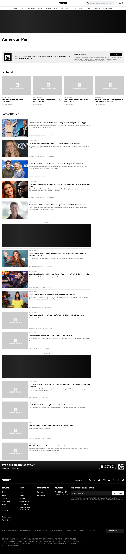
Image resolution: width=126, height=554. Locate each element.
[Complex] (63, 3)
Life (3, 507)
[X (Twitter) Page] (94, 480)
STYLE (22, 8)
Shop (21, 492)
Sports (4, 504)
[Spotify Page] (123, 480)
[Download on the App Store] (107, 466)
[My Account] (120, 3)
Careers (40, 492)
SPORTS (48, 8)
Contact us (41, 495)
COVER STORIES (78, 8)
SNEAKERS (31, 8)
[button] (115, 531)
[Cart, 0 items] (123, 3)
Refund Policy (24, 504)
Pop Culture (6, 97)
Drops (22, 495)
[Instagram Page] (104, 480)
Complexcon (6, 517)
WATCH (97, 8)
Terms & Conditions (9, 531)
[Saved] (117, 3)
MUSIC (40, 8)
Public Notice (57, 531)
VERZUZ (89, 8)
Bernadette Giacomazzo (37, 136)
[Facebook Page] (90, 480)
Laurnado (32, 418)
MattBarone (33, 397)
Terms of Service (102, 60)
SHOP (15, 8)
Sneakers (5, 498)
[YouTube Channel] (109, 480)
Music (4, 495)
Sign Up (116, 54)
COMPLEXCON (107, 8)
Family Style (6, 520)
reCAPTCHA (77, 60)
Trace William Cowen (36, 266)
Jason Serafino (7, 104)
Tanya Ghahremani (35, 328)
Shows (4, 514)
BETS (68, 8)
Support (22, 498)
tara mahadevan (34, 287)
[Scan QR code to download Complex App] (121, 466)
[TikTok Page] (118, 480)
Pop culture (6, 501)
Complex (32, 459)
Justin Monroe (34, 348)
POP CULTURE (58, 8)
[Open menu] (4, 3)
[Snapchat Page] (114, 480)
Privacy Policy (91, 60)
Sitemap (83, 531)
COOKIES (92, 531)
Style (3, 492)
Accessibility (71, 531)
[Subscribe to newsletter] (118, 493)
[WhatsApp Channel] (99, 480)
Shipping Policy (25, 501)
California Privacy (41, 531)
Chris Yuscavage (34, 438)
